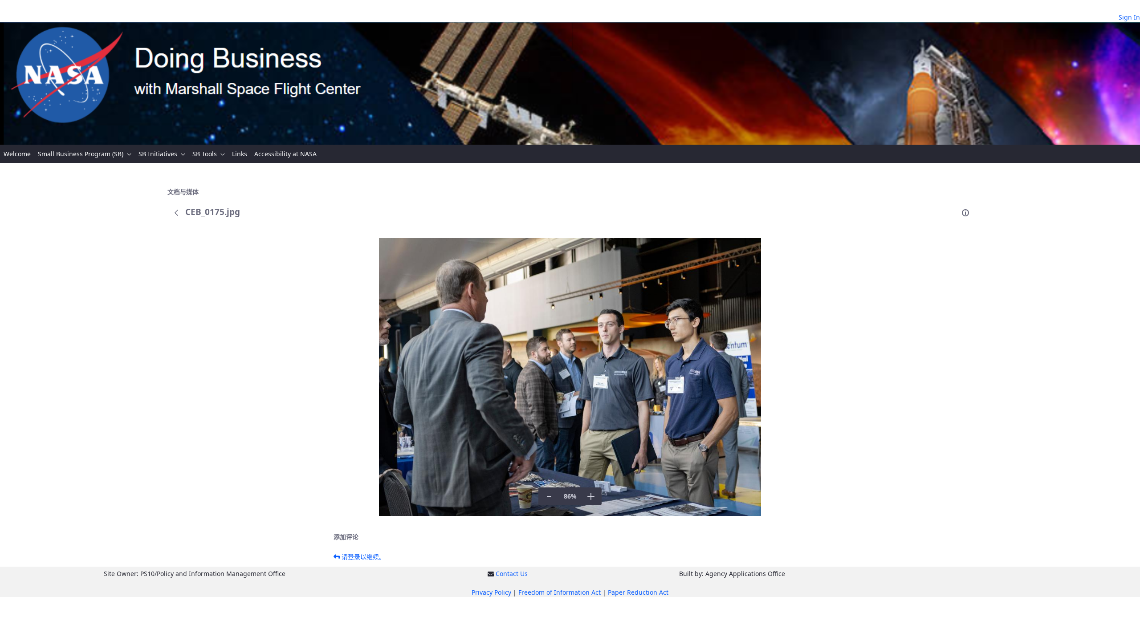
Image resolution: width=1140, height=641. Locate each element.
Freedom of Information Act (559, 592)
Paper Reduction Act (638, 592)
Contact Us (512, 573)
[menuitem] (17, 154)
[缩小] (549, 496)
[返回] (176, 213)
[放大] (591, 496)
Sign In (1129, 17)
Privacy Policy (491, 592)
